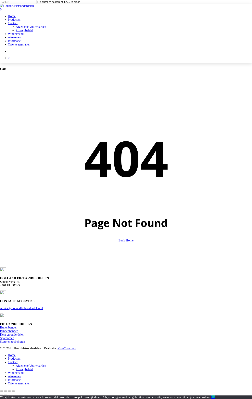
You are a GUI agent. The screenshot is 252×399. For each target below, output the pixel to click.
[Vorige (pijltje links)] (1, 394)
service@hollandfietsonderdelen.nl (21, 308)
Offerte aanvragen (19, 383)
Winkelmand (16, 372)
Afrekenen (14, 376)
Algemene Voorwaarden (31, 365)
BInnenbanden (9, 331)
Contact (13, 362)
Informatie (14, 379)
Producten (14, 358)
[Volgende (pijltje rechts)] (5, 394)
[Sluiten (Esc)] (13, 391)
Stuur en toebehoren (12, 341)
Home (12, 355)
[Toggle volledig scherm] (5, 391)
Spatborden (7, 338)
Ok (213, 397)
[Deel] (9, 391)
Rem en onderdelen (12, 334)
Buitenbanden (8, 327)
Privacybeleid (24, 369)
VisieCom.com (66, 348)
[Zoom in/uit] (1, 391)
